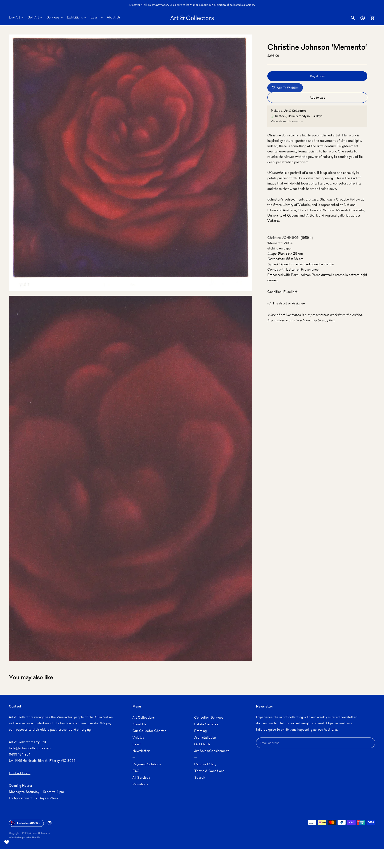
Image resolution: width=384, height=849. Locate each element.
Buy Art (14, 17)
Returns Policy (205, 764)
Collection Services (208, 717)
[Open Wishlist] (6, 842)
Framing (200, 731)
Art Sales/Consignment (211, 751)
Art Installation (205, 738)
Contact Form (19, 773)
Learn (94, 17)
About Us (114, 17)
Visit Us (138, 738)
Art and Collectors (39, 833)
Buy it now (317, 76)
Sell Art (33, 17)
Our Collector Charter (149, 731)
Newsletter (141, 751)
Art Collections (143, 717)
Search (199, 778)
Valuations (140, 784)
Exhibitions (75, 17)
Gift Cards (202, 744)
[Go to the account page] (363, 18)
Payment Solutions (146, 764)
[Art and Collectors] (192, 17)
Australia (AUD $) (27, 823)
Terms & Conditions (209, 771)
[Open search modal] (353, 18)
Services (52, 17)
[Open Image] (130, 162)
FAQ (135, 771)
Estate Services (206, 724)
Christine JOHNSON (283, 238)
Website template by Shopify (24, 838)
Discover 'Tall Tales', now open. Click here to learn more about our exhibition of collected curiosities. (192, 5)
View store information (287, 121)
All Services (141, 778)
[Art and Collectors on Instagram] (49, 823)
